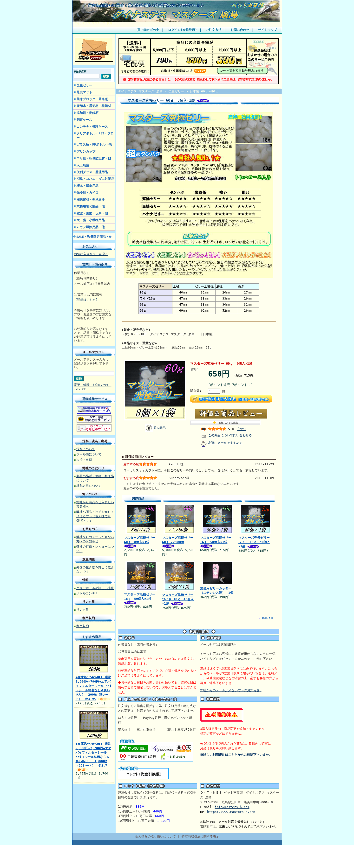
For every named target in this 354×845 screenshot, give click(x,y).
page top (267, 617)
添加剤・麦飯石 (87, 113)
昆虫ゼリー (84, 85)
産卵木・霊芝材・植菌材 (94, 106)
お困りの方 (90, 529)
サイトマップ (267, 30)
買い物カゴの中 (148, 30)
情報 (85, 580)
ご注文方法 (214, 30)
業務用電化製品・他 (91, 206)
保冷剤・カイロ (87, 192)
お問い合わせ (239, 30)
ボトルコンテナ (87, 593)
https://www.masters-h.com (231, 812)
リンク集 (88, 601)
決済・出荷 (84, 459)
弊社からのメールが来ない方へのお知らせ (230, 690)
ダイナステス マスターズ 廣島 (93, 23)
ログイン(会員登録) (182, 30)
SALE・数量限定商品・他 (94, 236)
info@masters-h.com (232, 807)
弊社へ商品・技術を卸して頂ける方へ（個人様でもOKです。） (95, 516)
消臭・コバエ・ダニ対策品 (95, 179)
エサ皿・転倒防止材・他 (94, 158)
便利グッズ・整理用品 (92, 172)
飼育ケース (84, 119)
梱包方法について (88, 486)
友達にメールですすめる (225, 443)
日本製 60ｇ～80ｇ (204, 91)
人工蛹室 (83, 165)
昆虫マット (84, 92)
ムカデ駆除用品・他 (91, 227)
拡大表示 (159, 427)
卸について (90, 494)
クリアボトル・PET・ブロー (95, 135)
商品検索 (80, 71)
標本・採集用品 (87, 186)
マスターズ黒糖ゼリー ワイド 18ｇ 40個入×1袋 (178, 599)
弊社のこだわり (93, 468)
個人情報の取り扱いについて (155, 836)
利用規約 (88, 618)
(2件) (241, 429)
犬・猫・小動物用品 (91, 220)
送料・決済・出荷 (94, 441)
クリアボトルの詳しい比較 (95, 588)
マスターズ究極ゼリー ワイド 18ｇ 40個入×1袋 (254, 542)
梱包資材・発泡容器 (91, 199)
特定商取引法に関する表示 (200, 836)
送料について (85, 449)
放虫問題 (88, 559)
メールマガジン (93, 352)
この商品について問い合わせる (230, 435)
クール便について (88, 454)
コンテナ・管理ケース (92, 126)
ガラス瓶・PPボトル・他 (94, 144)
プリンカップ (86, 151)
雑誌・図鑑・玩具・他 (92, 213)
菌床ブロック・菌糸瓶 (92, 99)
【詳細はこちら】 (86, 299)
